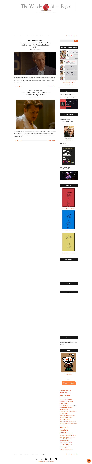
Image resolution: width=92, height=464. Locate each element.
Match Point (70, 432)
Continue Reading (51, 85)
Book (15, 36)
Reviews (40, 40)
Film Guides (26, 36)
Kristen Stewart (73, 423)
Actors (30, 90)
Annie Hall (64, 393)
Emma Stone (64, 413)
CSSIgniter (52, 461)
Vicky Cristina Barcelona (65, 446)
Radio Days (68, 437)
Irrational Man (65, 419)
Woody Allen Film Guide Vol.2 (68, 230)
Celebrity (69, 405)
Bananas (69, 392)
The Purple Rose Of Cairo (66, 442)
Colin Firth (74, 405)
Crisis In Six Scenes (64, 409)
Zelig (72, 449)
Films (29, 40)
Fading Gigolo (72, 415)
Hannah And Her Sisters (66, 417)
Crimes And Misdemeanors (66, 407)
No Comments (38, 96)
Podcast (20, 36)
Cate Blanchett (64, 405)
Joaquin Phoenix (72, 421)
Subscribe (76, 58)
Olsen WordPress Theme (43, 461)
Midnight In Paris (70, 435)
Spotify (69, 82)
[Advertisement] (46, 25)
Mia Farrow (62, 435)
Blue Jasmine (65, 395)
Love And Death (63, 425)
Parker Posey (62, 437)
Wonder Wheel (64, 447)
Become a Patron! (69, 84)
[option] (68, 62)
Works (32, 36)
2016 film (62, 390)
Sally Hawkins (73, 437)
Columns (38, 36)
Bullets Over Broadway (66, 399)
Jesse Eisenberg (64, 421)
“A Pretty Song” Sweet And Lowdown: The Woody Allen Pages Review (35, 94)
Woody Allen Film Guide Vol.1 (68, 208)
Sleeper (61, 438)
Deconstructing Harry (64, 411)
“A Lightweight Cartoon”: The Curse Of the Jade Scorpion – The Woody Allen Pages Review (35, 45)
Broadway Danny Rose (64, 397)
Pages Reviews (35, 40)
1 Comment (38, 49)
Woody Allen (45, 36)
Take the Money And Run (64, 440)
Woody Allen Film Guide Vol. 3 (68, 253)
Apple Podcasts (69, 80)
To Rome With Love (66, 444)
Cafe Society (64, 403)
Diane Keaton (73, 411)
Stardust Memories (67, 438)
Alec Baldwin (66, 390)
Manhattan (63, 433)
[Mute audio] (75, 56)
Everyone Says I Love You (64, 415)
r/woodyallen (69, 374)
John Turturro (62, 423)
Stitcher (73, 82)
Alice (70, 390)
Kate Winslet (67, 423)
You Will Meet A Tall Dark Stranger (65, 449)
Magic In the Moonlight (64, 428)
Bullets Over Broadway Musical (66, 401)
